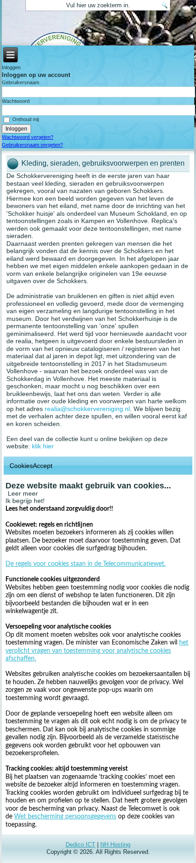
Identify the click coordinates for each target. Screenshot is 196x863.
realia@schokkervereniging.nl (87, 408)
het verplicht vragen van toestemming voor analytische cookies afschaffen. (96, 651)
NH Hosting (115, 844)
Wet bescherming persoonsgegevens (65, 816)
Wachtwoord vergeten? (27, 137)
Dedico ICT (80, 844)
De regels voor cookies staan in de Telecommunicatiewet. (85, 564)
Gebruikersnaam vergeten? (32, 144)
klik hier (43, 446)
